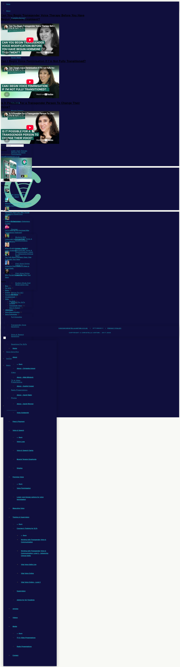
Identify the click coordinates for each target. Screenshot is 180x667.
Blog (6, 286)
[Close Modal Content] (4, 338)
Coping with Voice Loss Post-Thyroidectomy (15, 240)
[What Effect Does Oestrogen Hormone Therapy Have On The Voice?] (7, 201)
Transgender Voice (11, 294)
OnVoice (12, 303)
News (7, 290)
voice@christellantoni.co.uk (10, 156)
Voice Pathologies (11, 314)
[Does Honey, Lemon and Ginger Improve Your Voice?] (7, 192)
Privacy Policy (114, 328)
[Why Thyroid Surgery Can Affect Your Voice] (7, 273)
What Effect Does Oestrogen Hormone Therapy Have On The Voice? (18, 204)
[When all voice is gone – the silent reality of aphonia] (7, 246)
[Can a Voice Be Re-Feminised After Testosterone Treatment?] (7, 228)
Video (7, 299)
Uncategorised (10, 297)
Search (3, 145)
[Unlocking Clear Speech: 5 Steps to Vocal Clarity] (7, 264)
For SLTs (8, 288)
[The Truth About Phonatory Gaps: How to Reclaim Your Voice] (7, 255)
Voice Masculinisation (12, 312)
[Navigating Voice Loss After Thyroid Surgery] (7, 210)
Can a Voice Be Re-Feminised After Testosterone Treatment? (17, 231)
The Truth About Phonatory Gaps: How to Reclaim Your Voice (18, 258)
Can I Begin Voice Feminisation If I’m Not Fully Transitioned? (43, 61)
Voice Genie (9, 310)
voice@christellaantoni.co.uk (73, 328)
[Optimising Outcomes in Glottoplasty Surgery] (7, 219)
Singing (7, 292)
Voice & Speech (14, 308)
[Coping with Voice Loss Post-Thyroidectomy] (7, 237)
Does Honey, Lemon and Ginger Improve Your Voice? (16, 195)
